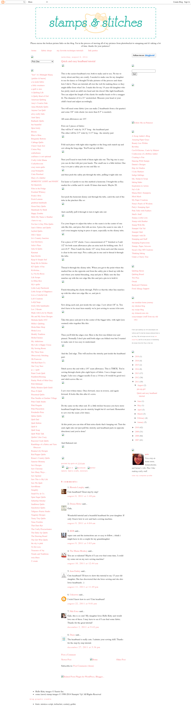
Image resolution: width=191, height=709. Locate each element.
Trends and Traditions (40, 554)
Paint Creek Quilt (38, 373)
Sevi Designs (36, 465)
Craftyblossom (37, 163)
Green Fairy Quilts (38, 206)
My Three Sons (37, 352)
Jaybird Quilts (37, 231)
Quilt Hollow (36, 423)
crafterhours (36, 153)
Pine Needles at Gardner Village (44, 398)
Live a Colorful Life (39, 295)
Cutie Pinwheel (37, 174)
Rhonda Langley (77, 487)
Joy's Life (136, 189)
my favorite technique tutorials (70, 50)
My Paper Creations (140, 200)
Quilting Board (138, 274)
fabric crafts (73, 471)
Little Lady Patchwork (40, 288)
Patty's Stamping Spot (140, 207)
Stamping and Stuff (139, 239)
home (33, 50)
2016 (137, 360)
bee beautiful (36, 124)
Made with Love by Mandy (42, 312)
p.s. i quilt (35, 369)
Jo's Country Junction (40, 238)
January (140, 422)
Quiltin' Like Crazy (39, 437)
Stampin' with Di (138, 235)
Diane (72, 634)
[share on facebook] (80, 468)
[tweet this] (91, 468)
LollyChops (36, 302)
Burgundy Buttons (38, 138)
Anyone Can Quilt (38, 110)
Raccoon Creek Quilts (40, 440)
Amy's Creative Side (39, 103)
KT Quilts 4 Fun (37, 266)
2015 (137, 364)
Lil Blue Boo (36, 280)
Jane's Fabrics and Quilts (41, 227)
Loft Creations (37, 298)
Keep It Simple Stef (39, 259)
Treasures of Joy (37, 550)
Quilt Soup (35, 430)
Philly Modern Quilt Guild (41, 387)
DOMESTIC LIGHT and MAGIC (45, 181)
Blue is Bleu (36, 135)
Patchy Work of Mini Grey (42, 380)
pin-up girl (141, 389)
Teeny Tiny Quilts (38, 518)
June (139, 401)
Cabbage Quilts (37, 142)
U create (34, 561)
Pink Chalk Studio (38, 401)
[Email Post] (63, 468)
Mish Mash (136, 196)
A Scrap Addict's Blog (141, 136)
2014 (137, 369)
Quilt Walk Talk (37, 433)
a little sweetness (38, 85)
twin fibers (35, 557)
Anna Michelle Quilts (39, 106)
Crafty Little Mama (39, 160)
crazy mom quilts (38, 167)
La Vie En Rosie (37, 273)
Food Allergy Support (140, 288)
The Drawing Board (39, 536)
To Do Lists (36, 547)
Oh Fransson (36, 359)
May (139, 405)
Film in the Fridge (38, 188)
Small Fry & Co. (38, 493)
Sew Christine (37, 468)
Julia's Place (36, 245)
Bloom (34, 131)
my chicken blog (138, 306)
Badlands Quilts (37, 121)
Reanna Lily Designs (39, 451)
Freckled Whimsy (38, 192)
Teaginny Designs (38, 514)
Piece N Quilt (36, 391)
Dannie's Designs (139, 164)
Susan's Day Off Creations (142, 249)
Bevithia (135, 146)
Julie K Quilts (36, 248)
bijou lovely (35, 128)
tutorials (84, 471)
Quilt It (34, 426)
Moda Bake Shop (38, 327)
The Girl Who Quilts (39, 539)
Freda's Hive (36, 195)
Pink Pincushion (37, 408)
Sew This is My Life (39, 479)
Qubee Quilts (36, 416)
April (139, 409)
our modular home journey (142, 302)
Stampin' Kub (137, 232)
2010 (137, 427)
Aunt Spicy (35, 117)
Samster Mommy (38, 461)
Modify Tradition (38, 334)
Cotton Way (36, 149)
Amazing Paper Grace (140, 139)
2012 (137, 377)
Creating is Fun (138, 157)
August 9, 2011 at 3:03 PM (82, 543)
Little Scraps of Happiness (41, 291)
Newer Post (66, 659)
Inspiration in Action (140, 185)
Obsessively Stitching (39, 355)
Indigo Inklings (138, 175)
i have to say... (37, 220)
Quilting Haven (138, 270)
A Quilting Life (37, 92)
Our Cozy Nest (37, 366)
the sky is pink (37, 543)
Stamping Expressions (141, 242)
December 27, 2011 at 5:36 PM (84, 647)
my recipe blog (138, 309)
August (140, 385)
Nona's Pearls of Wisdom (142, 203)
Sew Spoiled (36, 475)
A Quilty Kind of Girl (40, 96)
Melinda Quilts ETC (39, 320)
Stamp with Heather (140, 221)
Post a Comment (68, 654)
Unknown (74, 594)
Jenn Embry (75, 571)
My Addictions (37, 341)
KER (72, 530)
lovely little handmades (40, 305)
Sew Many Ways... (38, 472)
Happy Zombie (37, 213)
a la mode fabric (37, 81)
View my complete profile (142, 475)
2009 (137, 431)
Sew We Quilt (36, 483)
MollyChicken (37, 337)
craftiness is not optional (41, 156)
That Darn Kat (37, 525)
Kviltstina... (36, 270)
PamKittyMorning (38, 376)
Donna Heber (76, 503)
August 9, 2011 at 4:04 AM (82, 523)
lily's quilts (35, 284)
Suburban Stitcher (38, 500)
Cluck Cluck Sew (38, 145)
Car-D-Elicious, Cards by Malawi (145, 150)
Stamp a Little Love (140, 217)
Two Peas (135, 277)
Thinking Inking (138, 253)
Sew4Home (35, 486)
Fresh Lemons (37, 199)
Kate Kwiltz (36, 256)
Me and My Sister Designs (42, 316)
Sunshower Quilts (38, 507)
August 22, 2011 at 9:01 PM (82, 603)
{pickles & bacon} (38, 78)
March (140, 413)
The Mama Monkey (78, 550)
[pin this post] (69, 468)
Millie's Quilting (37, 323)
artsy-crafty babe (38, 114)
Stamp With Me (138, 225)
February (141, 418)
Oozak (134, 281)
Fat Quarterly (36, 184)
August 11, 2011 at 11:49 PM (83, 586)
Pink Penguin (36, 405)
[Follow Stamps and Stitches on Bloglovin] (144, 56)
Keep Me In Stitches (39, 263)
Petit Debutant (37, 383)
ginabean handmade (39, 202)
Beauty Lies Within (140, 143)
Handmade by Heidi (39, 209)
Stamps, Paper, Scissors (141, 246)
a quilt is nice (36, 89)
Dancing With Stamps (140, 161)
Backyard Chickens (139, 285)
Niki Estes (74, 611)
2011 (137, 381)
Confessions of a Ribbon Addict (145, 153)
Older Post (121, 659)
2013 (137, 373)
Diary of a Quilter (38, 177)
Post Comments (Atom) (83, 665)
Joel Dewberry (37, 241)
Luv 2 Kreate (36, 309)
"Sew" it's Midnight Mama (42, 74)
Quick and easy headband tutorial (78, 61)
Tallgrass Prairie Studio (40, 511)
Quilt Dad (35, 419)
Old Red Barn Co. (38, 362)
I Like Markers (138, 171)
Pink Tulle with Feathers (141, 210)
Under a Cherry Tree (140, 256)
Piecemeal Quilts (38, 394)
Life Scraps (35, 277)
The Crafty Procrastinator (41, 529)
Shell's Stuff (137, 214)
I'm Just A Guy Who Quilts (42, 224)
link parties (93, 50)
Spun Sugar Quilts (38, 497)
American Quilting (38, 99)
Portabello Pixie (37, 412)
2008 (137, 435)
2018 (137, 356)
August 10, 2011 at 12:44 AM (83, 563)
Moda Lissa (36, 330)
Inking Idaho (137, 182)
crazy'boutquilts (37, 170)
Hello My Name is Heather (42, 217)
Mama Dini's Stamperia (141, 192)
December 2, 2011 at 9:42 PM (83, 627)
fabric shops (46, 50)
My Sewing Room (38, 348)
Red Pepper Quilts (38, 454)
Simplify (34, 490)
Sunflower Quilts (38, 504)
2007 (137, 440)
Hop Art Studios (138, 168)
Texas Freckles (37, 522)
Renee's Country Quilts (40, 458)
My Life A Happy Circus (41, 344)
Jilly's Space (36, 234)
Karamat (34, 252)
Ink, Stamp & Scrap (140, 178)
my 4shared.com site (140, 313)
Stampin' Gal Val (138, 228)
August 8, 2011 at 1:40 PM (82, 496)
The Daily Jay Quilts (39, 532)
